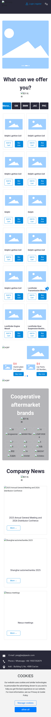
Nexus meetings (25, 622)
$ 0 (15, 363)
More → (13, 123)
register (38, 4)
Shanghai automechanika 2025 (25, 570)
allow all (25, 709)
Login (31, 4)
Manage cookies (25, 703)
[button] (22, 65)
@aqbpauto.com (27, 655)
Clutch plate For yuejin (18, 368)
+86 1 (28, 661)
